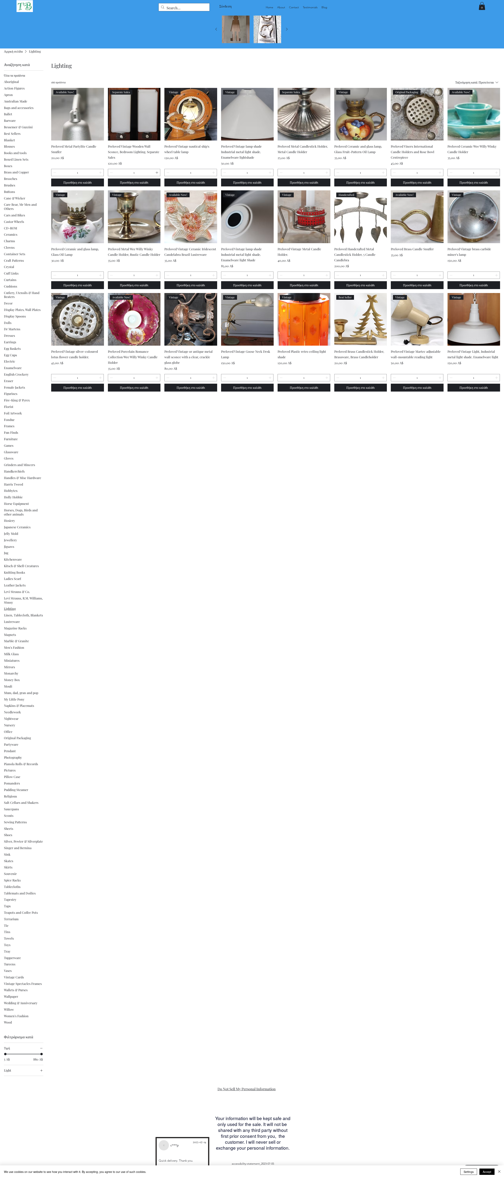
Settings (469, 1172)
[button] (482, 6)
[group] (251, 29)
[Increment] (100, 172)
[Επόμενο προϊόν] (286, 29)
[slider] (5, 1054)
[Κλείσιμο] (499, 1172)
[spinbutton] (77, 172)
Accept (487, 1172)
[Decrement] (54, 172)
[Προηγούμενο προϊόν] (216, 29)
